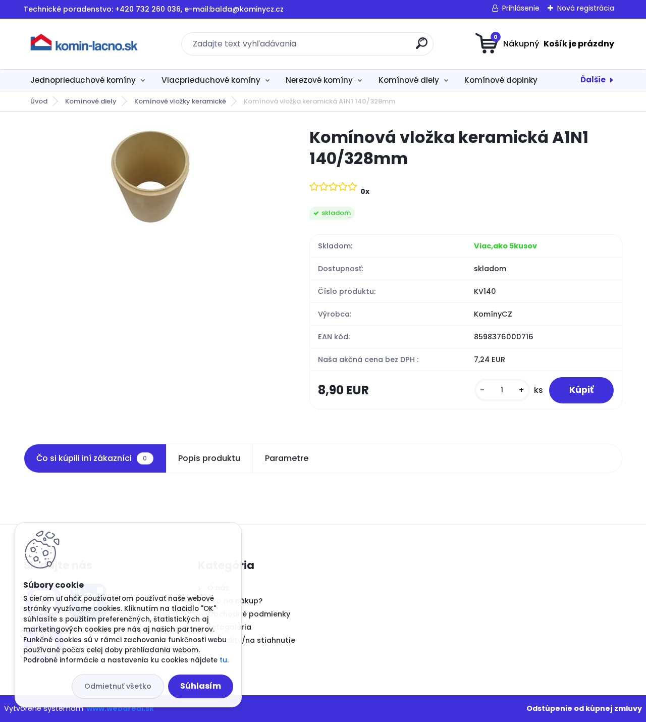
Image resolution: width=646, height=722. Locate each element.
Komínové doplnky (500, 80)
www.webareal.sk (120, 708)
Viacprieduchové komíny (211, 80)
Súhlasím (200, 686)
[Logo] (85, 44)
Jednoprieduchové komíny (83, 80)
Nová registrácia (585, 8)
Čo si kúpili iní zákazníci (91, 458)
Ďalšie (593, 79)
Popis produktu (209, 458)
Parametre (286, 458)
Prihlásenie (521, 8)
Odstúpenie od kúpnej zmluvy (584, 708)
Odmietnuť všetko (117, 686)
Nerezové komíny (319, 80)
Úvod (38, 101)
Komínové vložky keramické (180, 101)
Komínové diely (409, 80)
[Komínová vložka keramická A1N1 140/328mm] (150, 177)
